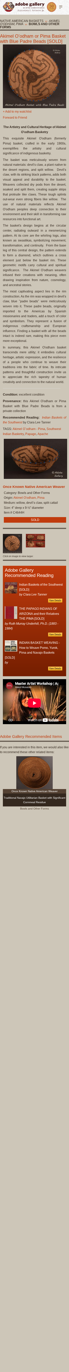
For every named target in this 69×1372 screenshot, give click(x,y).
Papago (30, 434)
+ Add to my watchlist (17, 111)
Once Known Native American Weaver (34, 487)
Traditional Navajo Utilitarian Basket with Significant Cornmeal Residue (34, 800)
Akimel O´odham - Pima (29, 429)
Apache (43, 434)
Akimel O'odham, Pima (28, 497)
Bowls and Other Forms (29, 25)
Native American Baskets (22, 21)
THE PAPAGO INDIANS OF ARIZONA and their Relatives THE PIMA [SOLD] (39, 613)
